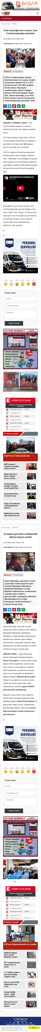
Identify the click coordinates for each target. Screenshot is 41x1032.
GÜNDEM (15, 527)
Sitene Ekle (25, 1024)
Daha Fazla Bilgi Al (23, 1030)
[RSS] (26, 1022)
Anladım (34, 1027)
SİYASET (14, 24)
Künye (8, 1024)
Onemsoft (23, 1021)
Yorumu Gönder (13, 323)
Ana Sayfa (7, 24)
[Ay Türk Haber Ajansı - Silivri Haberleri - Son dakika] (5, 13)
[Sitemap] (31, 1022)
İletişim (32, 1024)
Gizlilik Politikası (16, 1024)
